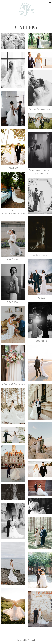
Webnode (32, 640)
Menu (49, 3)
